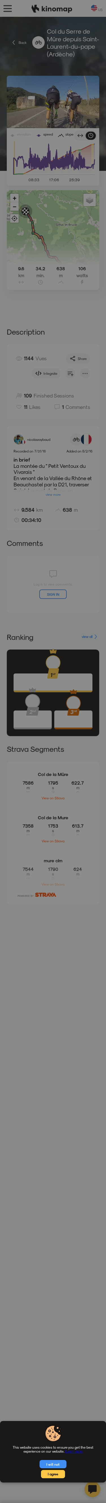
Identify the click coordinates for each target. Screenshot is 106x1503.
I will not (53, 1464)
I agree (53, 1474)
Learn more (74, 1451)
